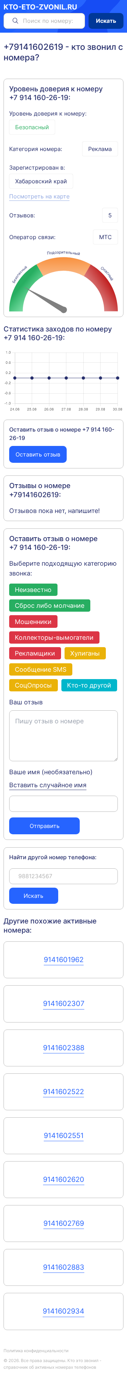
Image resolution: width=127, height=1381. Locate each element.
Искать (106, 20)
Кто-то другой (89, 685)
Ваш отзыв (26, 702)
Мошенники (33, 621)
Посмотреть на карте (39, 196)
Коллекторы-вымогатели (54, 637)
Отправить (45, 825)
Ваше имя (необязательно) (51, 772)
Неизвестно (33, 589)
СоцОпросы (33, 685)
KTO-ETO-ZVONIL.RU (40, 7)
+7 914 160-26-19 (38, 97)
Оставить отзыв (38, 454)
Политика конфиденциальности (36, 1350)
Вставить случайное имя (47, 785)
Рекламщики (35, 653)
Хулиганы (85, 653)
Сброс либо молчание (49, 605)
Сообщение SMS (40, 669)
